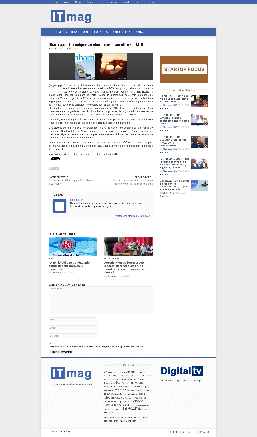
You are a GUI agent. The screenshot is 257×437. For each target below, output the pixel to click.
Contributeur (113, 276)
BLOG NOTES (100, 32)
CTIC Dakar (146, 376)
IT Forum (138, 390)
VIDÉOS (63, 32)
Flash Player (119, 421)
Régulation (138, 398)
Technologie (110, 405)
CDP (122, 376)
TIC (119, 405)
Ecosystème (150, 2)
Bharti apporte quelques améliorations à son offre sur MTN (96, 44)
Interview (130, 390)
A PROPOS (166, 432)
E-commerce (109, 383)
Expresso (127, 387)
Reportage (129, 398)
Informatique (140, 386)
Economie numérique (109, 2)
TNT (137, 2)
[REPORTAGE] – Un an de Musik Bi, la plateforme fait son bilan (174, 98)
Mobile (127, 2)
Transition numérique (113, 409)
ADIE (124, 372)
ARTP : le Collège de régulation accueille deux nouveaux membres (70, 266)
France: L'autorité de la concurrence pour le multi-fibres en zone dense (133, 182)
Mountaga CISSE (170, 105)
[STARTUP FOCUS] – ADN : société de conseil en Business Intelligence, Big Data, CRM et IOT (174, 163)
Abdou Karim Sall (114, 372)
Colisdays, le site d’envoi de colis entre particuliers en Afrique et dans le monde (174, 185)
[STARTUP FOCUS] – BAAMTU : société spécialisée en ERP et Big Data (174, 119)
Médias (78, 2)
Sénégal (137, 401)
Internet (66, 2)
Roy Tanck (142, 417)
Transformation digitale (139, 405)
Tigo (124, 405)
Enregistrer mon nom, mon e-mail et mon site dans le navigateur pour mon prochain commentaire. (96, 346)
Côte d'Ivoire (121, 379)
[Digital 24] (184, 69)
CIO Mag (128, 376)
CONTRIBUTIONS (121, 32)
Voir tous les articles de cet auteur (132, 216)
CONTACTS (141, 32)
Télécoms (53, 2)
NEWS (74, 32)
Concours (136, 376)
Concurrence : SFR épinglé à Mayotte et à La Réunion (70, 182)
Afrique (130, 371)
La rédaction (66, 49)
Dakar (129, 379)
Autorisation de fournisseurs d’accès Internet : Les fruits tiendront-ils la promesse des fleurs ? (124, 267)
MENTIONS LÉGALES (184, 432)
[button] (205, 32)
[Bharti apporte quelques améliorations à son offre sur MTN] (101, 66)
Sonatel (108, 401)
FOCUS (85, 32)
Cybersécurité (109, 379)
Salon (146, 398)
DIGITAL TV (167, 109)
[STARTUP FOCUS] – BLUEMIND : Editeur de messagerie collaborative (173, 141)
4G (105, 372)
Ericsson (119, 387)
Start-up (118, 401)
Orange (119, 397)
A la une (139, 372)
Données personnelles (142, 379)
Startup (90, 2)
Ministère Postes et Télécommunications (120, 394)
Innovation (108, 391)
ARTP (115, 375)
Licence (146, 391)
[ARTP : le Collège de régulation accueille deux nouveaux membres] (73, 246)
